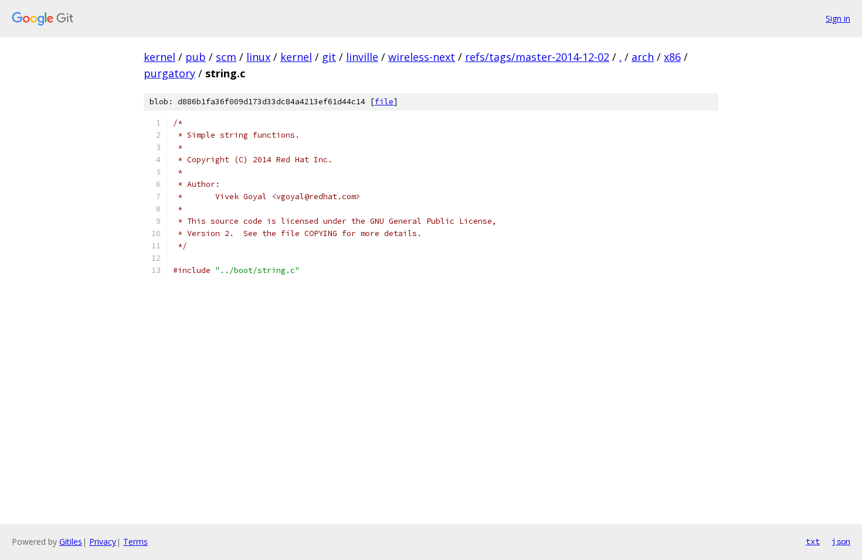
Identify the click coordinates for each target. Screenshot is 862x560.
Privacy (102, 541)
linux (258, 57)
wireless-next (421, 57)
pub (195, 57)
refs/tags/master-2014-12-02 (537, 57)
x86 (672, 57)
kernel (159, 57)
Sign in (838, 18)
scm (226, 57)
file (384, 102)
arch (643, 57)
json (841, 541)
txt (813, 541)
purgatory (169, 73)
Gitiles (70, 541)
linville (362, 57)
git (329, 57)
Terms (135, 541)
